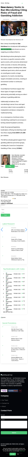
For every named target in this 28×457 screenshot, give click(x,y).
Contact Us (5, 403)
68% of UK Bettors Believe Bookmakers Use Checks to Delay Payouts (18, 231)
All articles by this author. (18, 164)
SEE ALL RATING (8, 312)
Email (3, 415)
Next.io (17, 52)
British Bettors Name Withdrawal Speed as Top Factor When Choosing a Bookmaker (17, 260)
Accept (12, 454)
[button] (26, 229)
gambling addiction (14, 97)
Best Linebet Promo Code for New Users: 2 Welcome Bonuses (18, 349)
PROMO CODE (17, 274)
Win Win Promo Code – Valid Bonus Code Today (17, 330)
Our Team (5, 400)
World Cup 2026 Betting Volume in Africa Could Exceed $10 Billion (17, 250)
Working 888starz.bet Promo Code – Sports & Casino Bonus (17, 359)
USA (10, 166)
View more (22, 451)
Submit (14, 432)
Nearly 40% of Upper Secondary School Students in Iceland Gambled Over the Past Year (18, 242)
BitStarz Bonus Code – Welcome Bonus (17, 339)
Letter (3, 419)
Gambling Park (17, 67)
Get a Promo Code (6, 200)
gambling (4, 84)
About (4, 406)
